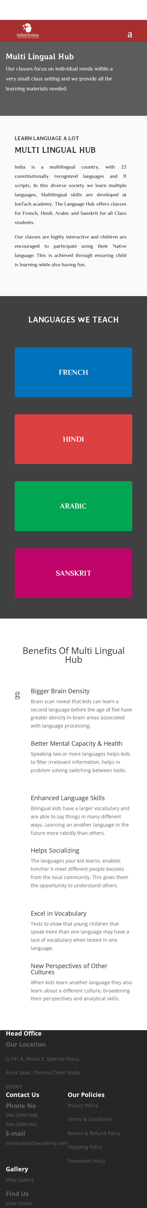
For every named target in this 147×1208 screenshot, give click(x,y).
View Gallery (20, 1179)
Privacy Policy (83, 1105)
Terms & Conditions (90, 1119)
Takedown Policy (86, 1161)
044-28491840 (22, 1115)
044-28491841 (22, 1124)
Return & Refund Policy (94, 1133)
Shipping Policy (85, 1147)
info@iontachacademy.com (37, 1143)
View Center (19, 1203)
